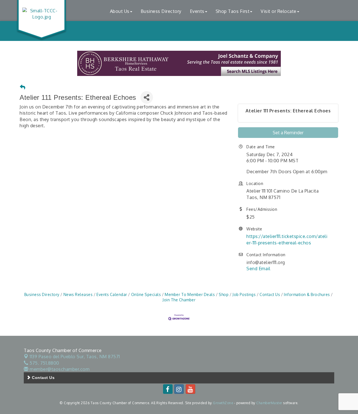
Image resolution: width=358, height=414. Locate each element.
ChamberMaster (269, 403)
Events (197, 11)
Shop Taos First (233, 11)
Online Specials (146, 294)
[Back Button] (22, 87)
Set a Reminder (288, 132)
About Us (119, 11)
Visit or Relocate (278, 11)
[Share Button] (146, 97)
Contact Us (270, 294)
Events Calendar (111, 294)
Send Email (258, 268)
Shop (224, 294)
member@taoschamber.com (59, 369)
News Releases (78, 294)
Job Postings (244, 294)
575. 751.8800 (44, 363)
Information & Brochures (307, 294)
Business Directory (161, 11)
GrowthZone (223, 403)
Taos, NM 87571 (75, 356)
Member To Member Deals (190, 294)
